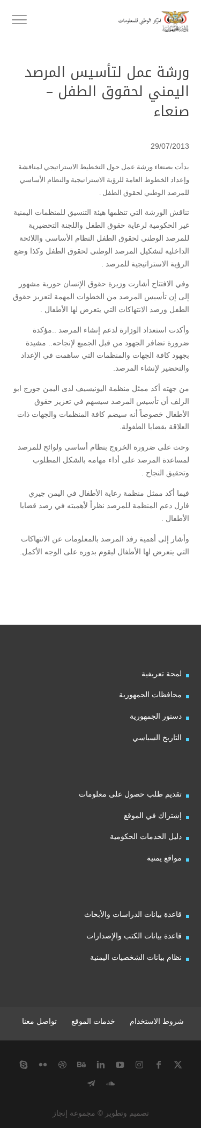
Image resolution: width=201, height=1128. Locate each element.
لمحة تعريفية (162, 673)
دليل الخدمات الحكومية (146, 836)
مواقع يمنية (164, 858)
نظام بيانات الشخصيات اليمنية (136, 957)
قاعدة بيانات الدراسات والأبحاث (133, 914)
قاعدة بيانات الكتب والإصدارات (134, 935)
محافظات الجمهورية (150, 694)
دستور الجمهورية (156, 716)
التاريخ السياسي (157, 737)
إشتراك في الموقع (153, 815)
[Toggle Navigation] (19, 21)
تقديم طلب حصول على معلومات (130, 794)
